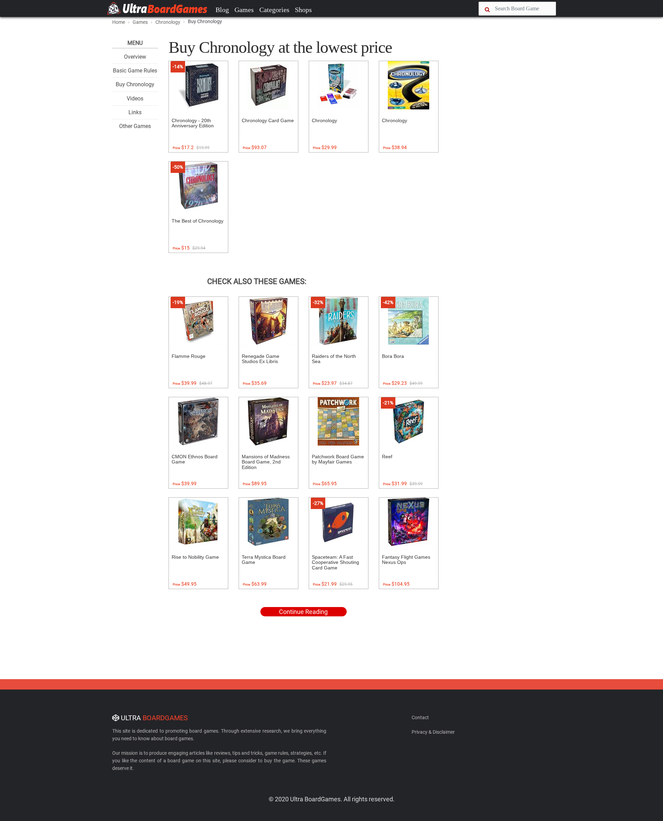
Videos (135, 98)
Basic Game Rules (135, 70)
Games (244, 9)
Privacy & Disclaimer (433, 732)
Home (118, 22)
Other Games (135, 126)
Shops (303, 9)
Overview (135, 56)
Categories (274, 9)
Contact (420, 717)
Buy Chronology (135, 84)
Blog (222, 9)
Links (135, 112)
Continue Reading (303, 611)
